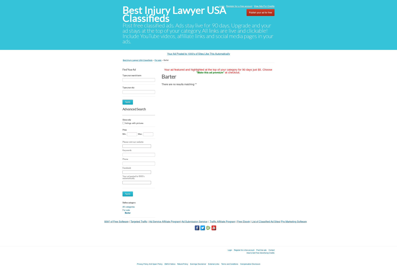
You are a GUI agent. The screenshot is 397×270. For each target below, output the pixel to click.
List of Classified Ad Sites (266, 221)
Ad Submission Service (194, 221)
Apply (127, 102)
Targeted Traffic (138, 221)
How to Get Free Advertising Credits (260, 253)
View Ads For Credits (264, 6)
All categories (129, 206)
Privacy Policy (142, 264)
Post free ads (261, 250)
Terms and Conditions (229, 264)
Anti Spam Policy (156, 264)
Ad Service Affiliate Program (164, 221)
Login (222, 6)
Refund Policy (182, 264)
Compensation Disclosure (250, 264)
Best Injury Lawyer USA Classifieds (174, 14)
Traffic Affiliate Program (222, 221)
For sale (126, 210)
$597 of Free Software (116, 221)
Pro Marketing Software (294, 221)
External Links (213, 264)
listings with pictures (134, 123)
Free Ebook (243, 221)
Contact (271, 250)
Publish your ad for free (260, 12)
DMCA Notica (170, 264)
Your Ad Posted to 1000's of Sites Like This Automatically (198, 53)
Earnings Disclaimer (198, 264)
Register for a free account (239, 6)
